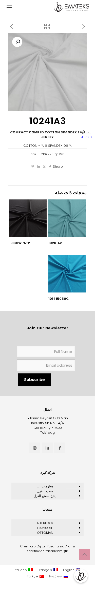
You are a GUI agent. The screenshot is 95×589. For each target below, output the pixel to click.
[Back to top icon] (84, 554)
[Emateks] (72, 7)
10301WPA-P (19, 243)
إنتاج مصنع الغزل (44, 495)
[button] (17, 42)
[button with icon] (59, 448)
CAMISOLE (45, 527)
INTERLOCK (44, 523)
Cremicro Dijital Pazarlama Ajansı (47, 546)
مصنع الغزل (45, 491)
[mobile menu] (9, 7)
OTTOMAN (45, 532)
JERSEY (86, 137)
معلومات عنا (44, 486)
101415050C (58, 298)
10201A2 (55, 243)
